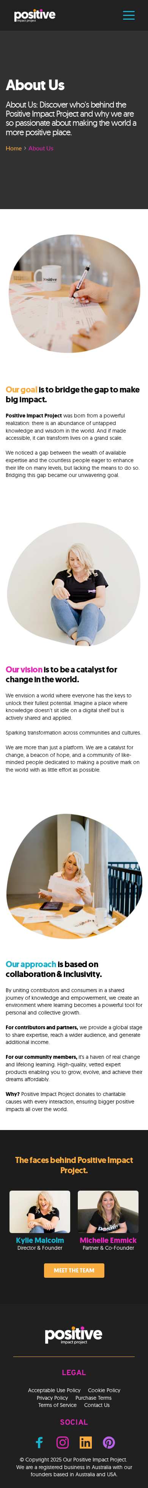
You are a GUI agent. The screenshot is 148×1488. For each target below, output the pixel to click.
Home (14, 148)
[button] (129, 15)
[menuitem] (54, 1390)
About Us (41, 148)
